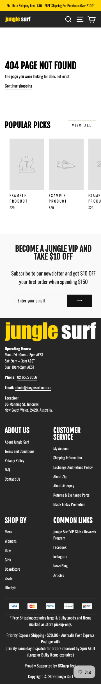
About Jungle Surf (17, 442)
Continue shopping (18, 85)
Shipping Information (67, 457)
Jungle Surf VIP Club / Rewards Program (74, 535)
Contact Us (12, 479)
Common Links (73, 520)
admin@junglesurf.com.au (33, 387)
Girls (8, 560)
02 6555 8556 (27, 377)
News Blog (60, 565)
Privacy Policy (14, 460)
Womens (11, 541)
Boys (8, 550)
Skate (9, 578)
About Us (17, 430)
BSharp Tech (67, 665)
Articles (58, 575)
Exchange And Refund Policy (73, 467)
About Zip (59, 476)
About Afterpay (63, 485)
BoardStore (12, 569)
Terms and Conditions (19, 451)
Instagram (60, 556)
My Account (61, 448)
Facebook (59, 547)
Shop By (15, 520)
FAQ (7, 469)
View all (82, 125)
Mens (8, 531)
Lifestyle (10, 587)
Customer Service (67, 433)
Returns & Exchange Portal (71, 495)
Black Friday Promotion (69, 504)
